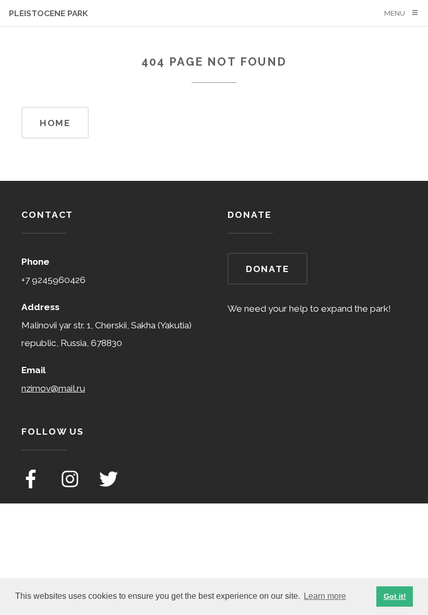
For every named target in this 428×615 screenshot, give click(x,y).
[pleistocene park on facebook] (31, 485)
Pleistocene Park (48, 13)
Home (55, 123)
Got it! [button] (395, 596)
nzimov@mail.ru (53, 388)
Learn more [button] (325, 596)
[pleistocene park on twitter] (108, 485)
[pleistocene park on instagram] (71, 485)
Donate (267, 269)
